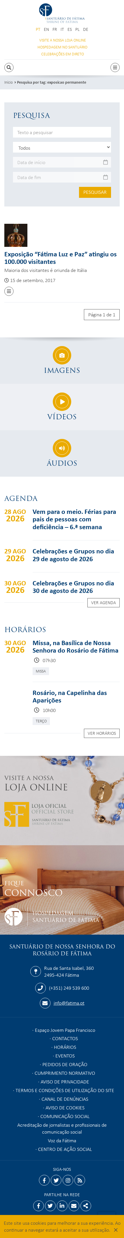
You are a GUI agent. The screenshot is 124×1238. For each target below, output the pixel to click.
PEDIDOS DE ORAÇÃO (64, 1064)
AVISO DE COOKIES (65, 1107)
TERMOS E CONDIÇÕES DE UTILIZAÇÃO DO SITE (65, 1090)
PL (77, 29)
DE (85, 29)
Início (8, 82)
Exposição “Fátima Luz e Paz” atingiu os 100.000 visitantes (60, 257)
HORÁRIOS (65, 1046)
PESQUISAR (95, 191)
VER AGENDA (103, 602)
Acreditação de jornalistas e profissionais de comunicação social (62, 1128)
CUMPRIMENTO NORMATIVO (65, 1072)
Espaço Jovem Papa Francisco (65, 1029)
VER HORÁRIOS (102, 733)
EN (46, 29)
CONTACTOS (65, 1038)
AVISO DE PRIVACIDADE (65, 1081)
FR (54, 29)
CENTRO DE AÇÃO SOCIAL (65, 1148)
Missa (41, 671)
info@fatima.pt (69, 1002)
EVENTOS (65, 1055)
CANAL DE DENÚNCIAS (65, 1098)
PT (38, 29)
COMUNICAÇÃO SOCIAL (65, 1116)
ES (69, 29)
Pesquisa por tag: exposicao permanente (51, 82)
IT (62, 29)
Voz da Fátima (62, 1140)
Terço (41, 721)
